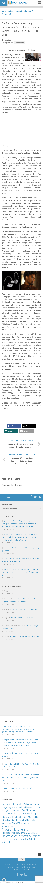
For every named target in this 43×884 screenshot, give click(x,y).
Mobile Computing (26, 816)
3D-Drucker (5, 804)
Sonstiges (7, 839)
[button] (14, 426)
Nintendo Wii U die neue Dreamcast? (23, 610)
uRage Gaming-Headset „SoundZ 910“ (18, 788)
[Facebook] (31, 497)
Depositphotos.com (21, 870)
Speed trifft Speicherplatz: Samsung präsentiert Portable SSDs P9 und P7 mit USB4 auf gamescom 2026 (20, 572)
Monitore (7, 820)
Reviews (20, 832)
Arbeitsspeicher (16, 804)
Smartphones (9, 835)
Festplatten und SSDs (29, 807)
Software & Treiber (29, 835)
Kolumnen (5, 814)
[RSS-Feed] (39, 497)
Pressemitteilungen (22, 11)
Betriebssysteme (31, 804)
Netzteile (30, 820)
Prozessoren (9, 832)
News (16, 823)
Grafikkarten (28, 810)
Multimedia (7, 11)
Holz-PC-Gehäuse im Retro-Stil (22, 618)
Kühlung (31, 813)
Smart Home (32, 833)
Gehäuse (16, 810)
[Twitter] (35, 497)
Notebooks (26, 823)
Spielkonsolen (21, 839)
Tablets (32, 839)
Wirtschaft (6, 14)
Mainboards (8, 817)
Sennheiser (19, 43)
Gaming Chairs (6, 811)
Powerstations (8, 826)
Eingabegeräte (9, 807)
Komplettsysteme (17, 813)
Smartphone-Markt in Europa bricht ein (25, 591)
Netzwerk (6, 823)
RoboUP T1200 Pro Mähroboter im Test (25, 636)
